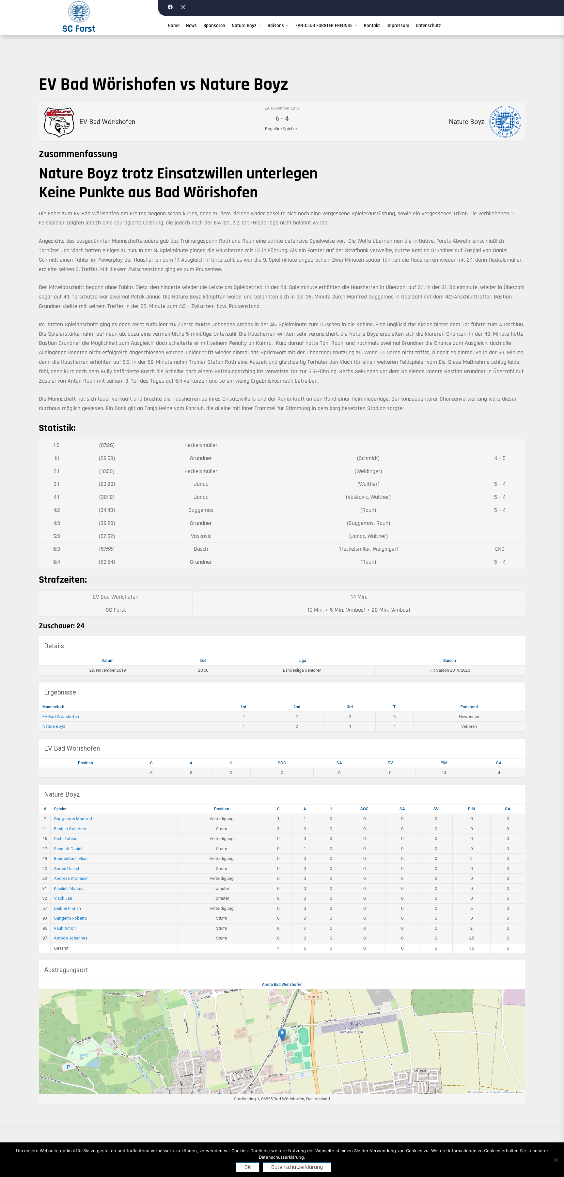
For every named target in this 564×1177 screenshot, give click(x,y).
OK (247, 1167)
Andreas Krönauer (71, 878)
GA (499, 763)
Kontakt (372, 25)
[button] (282, 1035)
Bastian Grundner (70, 828)
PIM (444, 763)
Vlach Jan (63, 898)
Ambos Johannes (70, 938)
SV (390, 763)
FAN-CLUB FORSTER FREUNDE (323, 25)
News (191, 25)
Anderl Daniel (66, 868)
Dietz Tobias (65, 838)
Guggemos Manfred (73, 818)
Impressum (397, 25)
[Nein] (556, 1159)
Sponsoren (214, 25)
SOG (282, 763)
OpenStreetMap (501, 1092)
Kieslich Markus (69, 888)
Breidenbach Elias (70, 858)
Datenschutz (428, 25)
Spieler (60, 809)
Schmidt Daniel (68, 848)
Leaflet (474, 1092)
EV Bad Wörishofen (60, 716)
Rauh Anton (65, 928)
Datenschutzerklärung (297, 1167)
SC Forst (79, 29)
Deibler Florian (67, 908)
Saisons (276, 25)
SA (339, 763)
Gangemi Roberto (70, 918)
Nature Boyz (244, 25)
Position (85, 763)
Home (174, 25)
